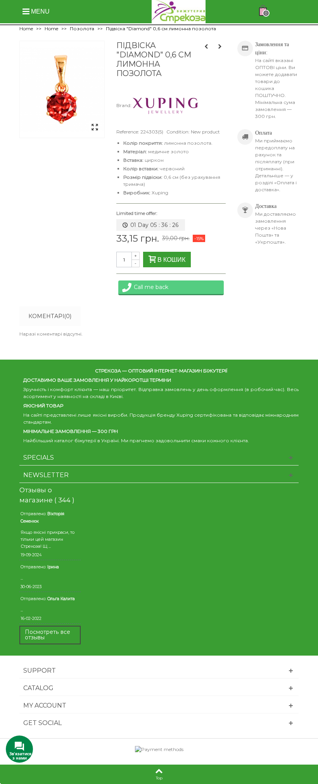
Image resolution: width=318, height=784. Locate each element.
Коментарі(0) (49, 316)
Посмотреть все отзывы (47, 634)
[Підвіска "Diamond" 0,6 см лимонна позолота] (94, 127)
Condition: (178, 132)
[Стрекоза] (179, 11)
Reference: (127, 132)
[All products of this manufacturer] (165, 105)
